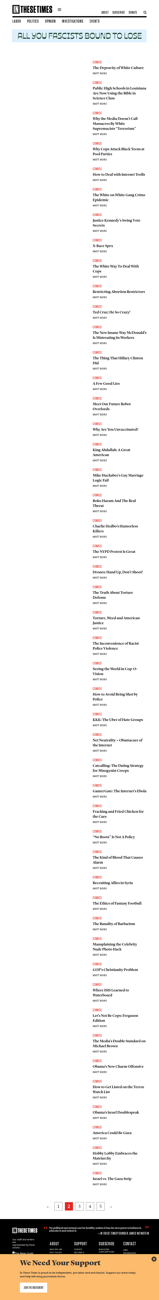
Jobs (125, 1250)
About (105, 12)
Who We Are (56, 1249)
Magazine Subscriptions (106, 1250)
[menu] (59, 10)
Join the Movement (33, 1287)
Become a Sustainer (79, 1253)
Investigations (73, 21)
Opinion (50, 21)
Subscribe (118, 12)
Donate (133, 12)
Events (95, 21)
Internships (129, 1253)
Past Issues (56, 1252)
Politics (33, 21)
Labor (16, 21)
